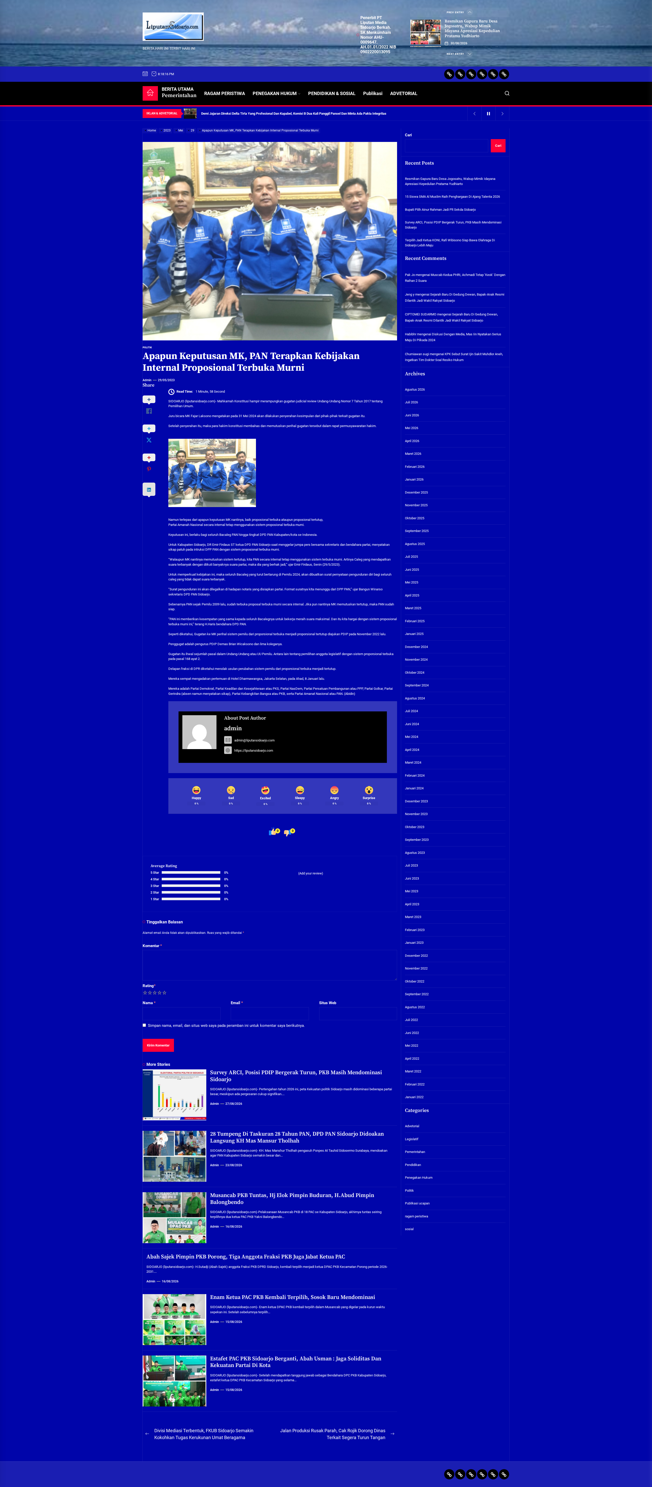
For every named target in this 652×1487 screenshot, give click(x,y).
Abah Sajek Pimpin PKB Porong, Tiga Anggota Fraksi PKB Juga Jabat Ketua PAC (245, 1256)
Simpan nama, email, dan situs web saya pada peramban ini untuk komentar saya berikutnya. (226, 1025)
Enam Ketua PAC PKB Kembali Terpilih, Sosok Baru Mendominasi (292, 1297)
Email (237, 1003)
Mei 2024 (411, 737)
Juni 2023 (412, 878)
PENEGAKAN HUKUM (275, 93)
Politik (147, 347)
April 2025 (412, 595)
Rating (149, 986)
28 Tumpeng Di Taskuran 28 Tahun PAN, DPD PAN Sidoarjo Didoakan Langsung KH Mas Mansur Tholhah (297, 1137)
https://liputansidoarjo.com (253, 750)
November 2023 (416, 814)
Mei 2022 (411, 1046)
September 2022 (417, 994)
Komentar (152, 946)
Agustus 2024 (415, 698)
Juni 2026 (412, 415)
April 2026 (412, 441)
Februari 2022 (415, 1084)
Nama (149, 1003)
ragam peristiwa (416, 1216)
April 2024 (412, 750)
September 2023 (417, 840)
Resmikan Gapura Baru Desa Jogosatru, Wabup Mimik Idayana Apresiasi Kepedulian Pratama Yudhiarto (472, 28)
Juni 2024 (412, 724)
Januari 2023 (414, 943)
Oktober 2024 (414, 672)
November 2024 (416, 660)
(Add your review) (310, 873)
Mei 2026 (411, 428)
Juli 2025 (411, 557)
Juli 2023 (411, 866)
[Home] (150, 93)
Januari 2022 (414, 1097)
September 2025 (417, 531)
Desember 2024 (416, 647)
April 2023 (412, 904)
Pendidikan (413, 1165)
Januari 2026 (414, 480)
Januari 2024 (414, 788)
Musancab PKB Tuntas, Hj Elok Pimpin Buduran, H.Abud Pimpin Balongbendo (292, 1198)
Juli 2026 (411, 402)
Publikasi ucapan (417, 1203)
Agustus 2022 (415, 1007)
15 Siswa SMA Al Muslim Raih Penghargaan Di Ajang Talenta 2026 (452, 196)
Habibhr (410, 334)
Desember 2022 (416, 956)
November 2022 (416, 969)
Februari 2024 (415, 775)
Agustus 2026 (415, 389)
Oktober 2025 (414, 518)
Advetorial (412, 1126)
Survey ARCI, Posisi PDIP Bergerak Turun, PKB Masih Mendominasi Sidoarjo (296, 1076)
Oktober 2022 (414, 981)
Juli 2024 (411, 711)
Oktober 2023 (414, 827)
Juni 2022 (412, 1033)
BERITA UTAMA (179, 92)
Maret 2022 (413, 1071)
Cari (408, 135)
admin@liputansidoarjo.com (254, 740)
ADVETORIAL (403, 93)
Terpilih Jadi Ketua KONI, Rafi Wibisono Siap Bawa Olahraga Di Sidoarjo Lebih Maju (450, 242)
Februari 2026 (415, 467)
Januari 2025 (414, 634)
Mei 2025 (411, 583)
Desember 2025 (416, 492)
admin (147, 380)
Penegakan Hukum (418, 1177)
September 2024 (417, 685)
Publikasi (373, 93)
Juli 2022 (411, 1020)
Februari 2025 (415, 621)
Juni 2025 (412, 570)
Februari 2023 (415, 930)
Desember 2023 (416, 801)
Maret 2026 (413, 454)
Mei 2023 (411, 891)
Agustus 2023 (415, 853)
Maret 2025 (413, 608)
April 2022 (412, 1058)
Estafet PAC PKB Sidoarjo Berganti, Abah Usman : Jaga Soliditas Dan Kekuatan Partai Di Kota (295, 1362)
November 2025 (416, 505)
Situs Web (327, 1003)
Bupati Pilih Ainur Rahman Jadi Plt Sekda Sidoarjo (440, 209)
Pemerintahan (415, 1152)
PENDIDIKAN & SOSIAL (332, 93)
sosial (409, 1229)
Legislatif (411, 1139)
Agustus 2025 (415, 544)
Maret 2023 (413, 917)
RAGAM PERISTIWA (224, 93)
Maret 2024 (413, 763)
